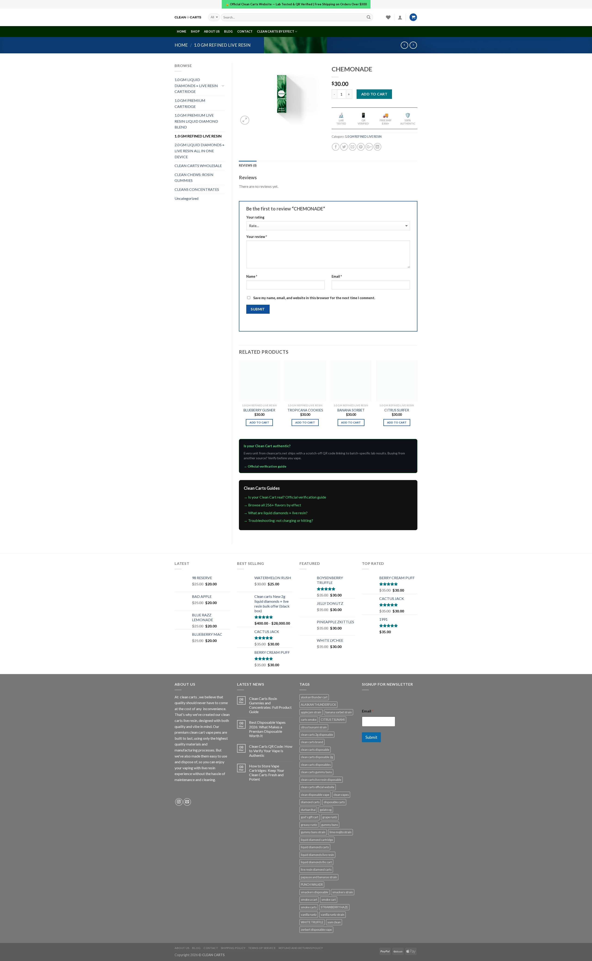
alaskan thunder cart (314, 697)
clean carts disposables (316, 764)
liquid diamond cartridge (317, 840)
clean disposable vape (315, 795)
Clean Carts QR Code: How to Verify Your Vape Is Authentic (270, 750)
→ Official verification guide (265, 466)
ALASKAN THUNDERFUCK (318, 704)
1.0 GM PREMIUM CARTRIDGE (190, 103)
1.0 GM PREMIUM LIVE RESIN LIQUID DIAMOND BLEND (196, 121)
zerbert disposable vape (316, 929)
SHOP (195, 31)
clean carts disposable (315, 749)
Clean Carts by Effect (275, 31)
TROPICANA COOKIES (305, 410)
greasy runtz (309, 825)
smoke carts (309, 907)
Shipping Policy (233, 948)
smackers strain (342, 892)
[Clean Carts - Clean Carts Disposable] (188, 17)
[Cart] (413, 17)
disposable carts (334, 802)
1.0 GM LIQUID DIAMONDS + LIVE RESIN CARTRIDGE (196, 85)
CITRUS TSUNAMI (333, 719)
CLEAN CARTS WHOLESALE (198, 165)
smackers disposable (314, 892)
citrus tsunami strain (314, 727)
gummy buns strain (313, 832)
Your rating (255, 217)
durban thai (308, 810)
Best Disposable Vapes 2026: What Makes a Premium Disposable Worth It (267, 729)
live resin (208, 768)
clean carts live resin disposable (321, 780)
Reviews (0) (248, 165)
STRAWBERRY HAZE (334, 907)
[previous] (239, 399)
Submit (371, 737)
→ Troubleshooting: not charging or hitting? (278, 520)
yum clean (334, 922)
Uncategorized (186, 198)
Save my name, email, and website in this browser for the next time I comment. (314, 298)
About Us (212, 31)
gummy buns (329, 825)
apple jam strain (311, 712)
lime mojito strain (341, 832)
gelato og (326, 810)
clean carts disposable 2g (317, 757)
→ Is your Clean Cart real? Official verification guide (285, 497)
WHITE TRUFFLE (312, 922)
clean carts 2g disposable (317, 734)
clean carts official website (317, 787)
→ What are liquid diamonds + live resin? (276, 513)
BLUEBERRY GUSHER (259, 410)
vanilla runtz (309, 914)
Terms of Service (262, 948)
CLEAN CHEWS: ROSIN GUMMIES (194, 177)
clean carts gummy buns (316, 772)
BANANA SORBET (351, 410)
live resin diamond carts (316, 869)
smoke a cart (309, 899)
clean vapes (341, 795)
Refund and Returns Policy (301, 948)
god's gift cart (309, 817)
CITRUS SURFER (396, 410)
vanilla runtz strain (332, 914)
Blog (228, 31)
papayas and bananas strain (319, 877)
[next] (417, 399)
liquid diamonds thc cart (316, 862)
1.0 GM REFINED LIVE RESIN (222, 45)
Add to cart (374, 94)
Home (181, 45)
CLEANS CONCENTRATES (197, 189)
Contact (245, 31)
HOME (181, 31)
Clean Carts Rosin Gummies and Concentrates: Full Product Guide (270, 705)
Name (251, 276)
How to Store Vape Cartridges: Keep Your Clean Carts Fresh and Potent (266, 773)
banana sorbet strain (338, 712)
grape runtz (329, 817)
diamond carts (310, 802)
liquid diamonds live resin (317, 855)
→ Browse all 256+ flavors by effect (272, 505)
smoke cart (328, 899)
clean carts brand (312, 742)
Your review (256, 237)
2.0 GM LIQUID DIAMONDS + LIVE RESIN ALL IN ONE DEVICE (200, 151)
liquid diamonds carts (315, 847)
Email (337, 276)
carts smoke (309, 719)
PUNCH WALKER (312, 884)
